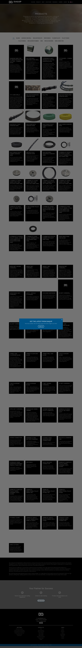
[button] (41, 326)
